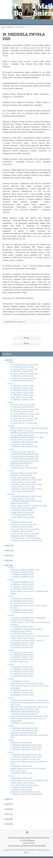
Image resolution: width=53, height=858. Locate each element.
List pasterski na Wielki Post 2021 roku (25, 759)
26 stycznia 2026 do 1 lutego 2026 (23, 525)
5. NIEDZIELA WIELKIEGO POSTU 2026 (26, 480)
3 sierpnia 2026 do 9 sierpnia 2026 (23, 378)
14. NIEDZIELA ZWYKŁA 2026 (22, 400)
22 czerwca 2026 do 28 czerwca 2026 (25, 409)
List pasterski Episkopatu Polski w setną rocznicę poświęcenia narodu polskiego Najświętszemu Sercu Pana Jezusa (30, 702)
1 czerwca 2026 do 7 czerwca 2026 (24, 423)
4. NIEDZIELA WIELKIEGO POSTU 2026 (26, 484)
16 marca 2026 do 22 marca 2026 (23, 482)
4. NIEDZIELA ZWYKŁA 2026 (22, 522)
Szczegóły (19, 27)
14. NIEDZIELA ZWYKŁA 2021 (22, 676)
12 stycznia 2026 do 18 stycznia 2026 (25, 534)
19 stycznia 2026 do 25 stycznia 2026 (25, 529)
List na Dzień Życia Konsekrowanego (24, 785)
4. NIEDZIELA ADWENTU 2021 (22, 572)
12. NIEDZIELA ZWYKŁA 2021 (22, 690)
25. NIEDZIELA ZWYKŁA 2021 (22, 634)
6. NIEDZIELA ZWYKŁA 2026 (22, 510)
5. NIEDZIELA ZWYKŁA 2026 (22, 515)
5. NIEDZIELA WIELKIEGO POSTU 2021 (26, 745)
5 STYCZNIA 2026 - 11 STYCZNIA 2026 (25, 538)
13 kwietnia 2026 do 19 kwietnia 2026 (24, 461)
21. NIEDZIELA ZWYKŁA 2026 (22, 367)
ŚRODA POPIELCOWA (19, 503)
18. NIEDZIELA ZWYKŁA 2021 (22, 667)
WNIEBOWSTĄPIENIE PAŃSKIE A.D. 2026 (27, 437)
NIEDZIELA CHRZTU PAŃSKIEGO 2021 (26, 792)
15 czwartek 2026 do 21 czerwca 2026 (25, 414)
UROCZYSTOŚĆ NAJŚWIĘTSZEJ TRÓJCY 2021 (29, 707)
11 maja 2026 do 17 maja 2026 (22, 440)
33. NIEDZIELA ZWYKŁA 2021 (22, 587)
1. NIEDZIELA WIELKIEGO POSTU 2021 (26, 757)
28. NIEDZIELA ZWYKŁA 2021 (22, 610)
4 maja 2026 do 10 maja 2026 (22, 444)
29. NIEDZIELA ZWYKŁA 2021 (22, 603)
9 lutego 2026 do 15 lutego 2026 (22, 513)
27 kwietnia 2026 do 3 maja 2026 (23, 452)
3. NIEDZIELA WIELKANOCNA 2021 (24, 731)
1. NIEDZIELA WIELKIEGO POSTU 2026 (26, 501)
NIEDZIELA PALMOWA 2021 (21, 743)
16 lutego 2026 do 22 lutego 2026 (23, 508)
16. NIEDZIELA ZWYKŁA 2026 (22, 390)
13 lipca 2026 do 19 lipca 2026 (22, 393)
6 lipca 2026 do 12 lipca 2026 (21, 397)
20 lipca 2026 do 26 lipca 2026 (22, 388)
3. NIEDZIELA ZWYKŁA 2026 (22, 527)
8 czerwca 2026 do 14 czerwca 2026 (24, 418)
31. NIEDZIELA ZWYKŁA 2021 (22, 599)
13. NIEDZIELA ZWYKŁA (20, 681)
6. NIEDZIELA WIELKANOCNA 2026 (24, 442)
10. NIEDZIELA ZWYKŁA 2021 (22, 695)
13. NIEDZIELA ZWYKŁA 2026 (22, 407)
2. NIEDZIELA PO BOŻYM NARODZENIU (26, 541)
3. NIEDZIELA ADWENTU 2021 (22, 575)
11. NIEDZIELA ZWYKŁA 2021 (22, 693)
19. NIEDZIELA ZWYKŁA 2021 (22, 659)
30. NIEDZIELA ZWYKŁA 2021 (22, 601)
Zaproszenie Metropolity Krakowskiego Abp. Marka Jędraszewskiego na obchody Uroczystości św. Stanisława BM (29, 718)
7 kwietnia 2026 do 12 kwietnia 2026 (24, 468)
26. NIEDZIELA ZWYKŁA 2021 (22, 627)
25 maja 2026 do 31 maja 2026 (22, 431)
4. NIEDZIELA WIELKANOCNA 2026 (24, 454)
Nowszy (26, 338)
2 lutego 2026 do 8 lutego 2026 (22, 517)
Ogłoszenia (10, 27)
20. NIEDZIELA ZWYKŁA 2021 (22, 657)
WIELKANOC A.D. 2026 (19, 465)
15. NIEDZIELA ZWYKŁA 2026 (22, 395)
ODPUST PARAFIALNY (19, 662)
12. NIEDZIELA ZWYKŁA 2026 (22, 412)
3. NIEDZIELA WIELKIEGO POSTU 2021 (26, 749)
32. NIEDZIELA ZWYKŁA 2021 (22, 589)
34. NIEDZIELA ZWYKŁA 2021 (22, 584)
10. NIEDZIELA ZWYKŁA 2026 (22, 421)
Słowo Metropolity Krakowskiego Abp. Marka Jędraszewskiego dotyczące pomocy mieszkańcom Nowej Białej (30, 686)
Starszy (26, 343)
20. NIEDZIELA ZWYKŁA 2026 (22, 371)
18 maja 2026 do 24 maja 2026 (22, 435)
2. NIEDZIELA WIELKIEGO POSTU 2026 (26, 496)
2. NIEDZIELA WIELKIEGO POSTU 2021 (26, 755)
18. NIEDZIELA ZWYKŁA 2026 (22, 381)
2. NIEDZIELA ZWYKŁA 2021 (22, 790)
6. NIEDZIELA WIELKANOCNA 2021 (24, 714)
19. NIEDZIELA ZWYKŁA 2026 (22, 376)
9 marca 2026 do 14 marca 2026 (23, 487)
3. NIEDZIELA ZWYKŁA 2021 (22, 787)
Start (3, 27)
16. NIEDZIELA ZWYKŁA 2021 (22, 671)
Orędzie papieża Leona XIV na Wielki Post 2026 (28, 506)
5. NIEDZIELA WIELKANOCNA (22, 723)
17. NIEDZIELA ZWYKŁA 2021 (22, 669)
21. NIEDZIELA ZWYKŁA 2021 (22, 655)
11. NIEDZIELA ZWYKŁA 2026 (22, 416)
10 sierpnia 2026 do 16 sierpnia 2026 (24, 374)
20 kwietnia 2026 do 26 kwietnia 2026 (24, 456)
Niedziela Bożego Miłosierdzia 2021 (24, 733)
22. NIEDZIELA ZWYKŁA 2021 (22, 653)
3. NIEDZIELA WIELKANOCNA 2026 (24, 459)
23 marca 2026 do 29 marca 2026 (23, 478)
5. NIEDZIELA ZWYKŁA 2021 (22, 773)
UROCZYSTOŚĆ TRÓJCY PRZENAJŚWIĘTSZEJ (29, 428)
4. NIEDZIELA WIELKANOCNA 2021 (24, 728)
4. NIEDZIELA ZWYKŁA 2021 (22, 778)
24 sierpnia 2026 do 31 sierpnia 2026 (24, 365)
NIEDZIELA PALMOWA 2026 (21, 475)
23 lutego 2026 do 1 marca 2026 (22, 499)
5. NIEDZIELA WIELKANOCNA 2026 (24, 447)
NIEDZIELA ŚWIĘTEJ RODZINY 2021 (25, 570)
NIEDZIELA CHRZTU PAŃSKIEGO (24, 536)
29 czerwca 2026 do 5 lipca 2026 (23, 405)
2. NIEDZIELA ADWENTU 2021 (22, 577)
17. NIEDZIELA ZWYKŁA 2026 (22, 386)
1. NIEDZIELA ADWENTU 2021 (22, 582)
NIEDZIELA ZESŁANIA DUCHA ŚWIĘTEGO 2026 (29, 433)
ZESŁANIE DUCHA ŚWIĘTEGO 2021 (25, 709)
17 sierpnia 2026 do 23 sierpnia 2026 (24, 369)
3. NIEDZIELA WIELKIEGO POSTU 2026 (26, 489)
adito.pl (26, 852)
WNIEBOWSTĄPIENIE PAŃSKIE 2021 (25, 712)
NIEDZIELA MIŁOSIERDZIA (21, 463)
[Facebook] (27, 832)
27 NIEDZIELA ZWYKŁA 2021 (22, 612)
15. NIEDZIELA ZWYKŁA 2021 (22, 674)
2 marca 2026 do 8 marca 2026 (22, 491)
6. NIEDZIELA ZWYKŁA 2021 (22, 766)
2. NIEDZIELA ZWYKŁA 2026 (22, 531)
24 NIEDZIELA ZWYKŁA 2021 (22, 645)
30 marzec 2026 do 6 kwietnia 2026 (24, 473)
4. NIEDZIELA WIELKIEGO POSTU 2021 (26, 747)
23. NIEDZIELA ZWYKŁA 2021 (22, 647)
